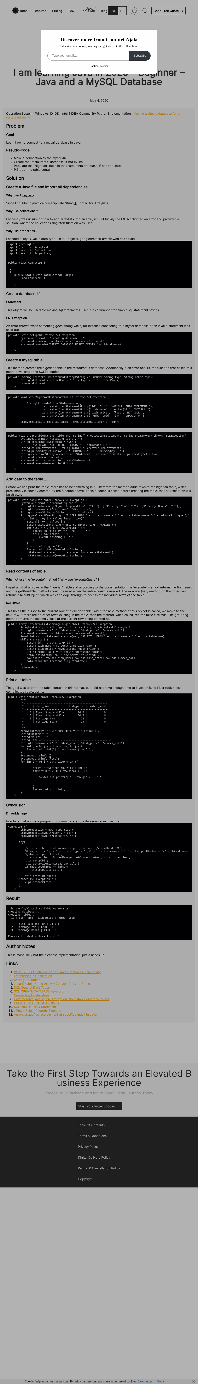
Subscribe (140, 55)
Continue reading (99, 66)
